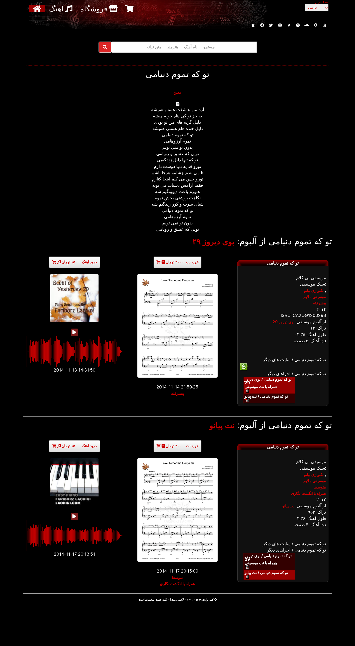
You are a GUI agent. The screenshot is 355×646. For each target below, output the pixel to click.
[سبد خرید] (130, 8)
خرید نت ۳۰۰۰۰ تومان (182, 262)
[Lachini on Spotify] (297, 25)
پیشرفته (177, 393)
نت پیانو (221, 425)
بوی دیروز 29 (283, 321)
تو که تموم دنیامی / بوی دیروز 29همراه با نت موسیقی (268, 383)
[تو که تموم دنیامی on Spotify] (283, 367)
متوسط (177, 577)
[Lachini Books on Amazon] (324, 25)
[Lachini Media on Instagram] (280, 25)
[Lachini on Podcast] (315, 25)
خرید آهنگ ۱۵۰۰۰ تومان (79, 262)
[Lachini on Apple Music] (253, 25)
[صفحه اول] (38, 8)
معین (177, 92)
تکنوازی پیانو (314, 290)
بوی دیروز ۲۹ (213, 241)
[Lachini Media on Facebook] (262, 25)
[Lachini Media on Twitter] (271, 25)
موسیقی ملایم (314, 296)
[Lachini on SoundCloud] (306, 25)
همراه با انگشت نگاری (177, 583)
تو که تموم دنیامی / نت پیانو (266, 396)
